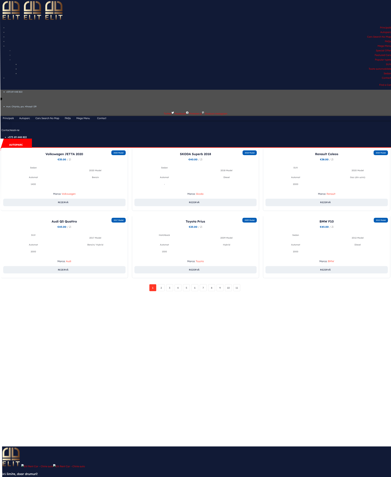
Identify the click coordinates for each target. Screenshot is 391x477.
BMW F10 (327, 221)
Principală (385, 27)
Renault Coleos (326, 154)
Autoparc (385, 32)
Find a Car (385, 84)
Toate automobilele (380, 68)
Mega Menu (384, 45)
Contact (386, 77)
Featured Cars (383, 55)
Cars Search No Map (379, 36)
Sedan (387, 73)
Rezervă (63, 202)
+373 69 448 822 (14, 91)
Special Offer (383, 50)
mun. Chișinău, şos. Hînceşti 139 (21, 106)
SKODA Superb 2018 (195, 154)
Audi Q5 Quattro (64, 221)
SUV (388, 64)
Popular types (383, 59)
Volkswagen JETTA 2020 (64, 154)
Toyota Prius (195, 221)
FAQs (388, 41)
